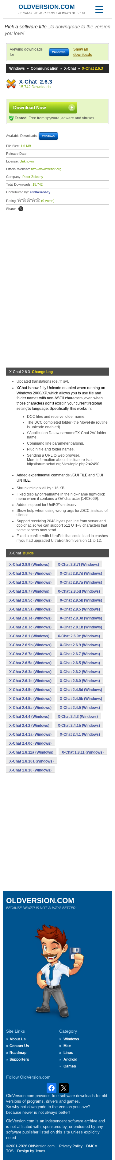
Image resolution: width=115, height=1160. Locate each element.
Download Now (29, 107)
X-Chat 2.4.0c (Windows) (30, 743)
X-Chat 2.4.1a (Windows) (30, 734)
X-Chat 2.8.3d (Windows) (81, 618)
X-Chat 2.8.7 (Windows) (29, 591)
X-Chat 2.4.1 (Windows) (80, 734)
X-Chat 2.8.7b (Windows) (30, 582)
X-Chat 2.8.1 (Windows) (29, 636)
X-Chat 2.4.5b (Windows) (81, 699)
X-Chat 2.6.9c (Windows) (79, 636)
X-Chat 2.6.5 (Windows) (80, 663)
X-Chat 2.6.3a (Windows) (30, 672)
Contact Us (19, 1046)
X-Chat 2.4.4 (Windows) (29, 716)
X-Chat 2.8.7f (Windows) (78, 564)
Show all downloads (82, 52)
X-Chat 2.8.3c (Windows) (30, 627)
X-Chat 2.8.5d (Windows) (79, 591)
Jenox (40, 1151)
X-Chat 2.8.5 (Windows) (80, 609)
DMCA (91, 1146)
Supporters (19, 1059)
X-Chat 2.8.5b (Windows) (81, 600)
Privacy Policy (70, 1146)
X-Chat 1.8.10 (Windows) (30, 770)
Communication (44, 68)
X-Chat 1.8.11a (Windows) (31, 752)
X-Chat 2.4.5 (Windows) (80, 707)
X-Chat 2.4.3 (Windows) (78, 716)
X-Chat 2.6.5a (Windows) (30, 663)
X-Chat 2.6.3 (35, 82)
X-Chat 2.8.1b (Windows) (81, 627)
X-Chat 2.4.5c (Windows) (30, 699)
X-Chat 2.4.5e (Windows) (30, 690)
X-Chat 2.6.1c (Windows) (30, 681)
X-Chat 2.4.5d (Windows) (81, 690)
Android (70, 1059)
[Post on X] (20, 208)
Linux (68, 1053)
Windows (17, 68)
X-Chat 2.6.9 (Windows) (80, 645)
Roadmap (18, 1053)
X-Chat (70, 68)
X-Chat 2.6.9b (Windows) (30, 645)
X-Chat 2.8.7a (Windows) (81, 582)
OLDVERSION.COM (46, 6)
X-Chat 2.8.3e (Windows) (30, 618)
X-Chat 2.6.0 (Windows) (80, 681)
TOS (9, 1151)
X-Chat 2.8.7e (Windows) (30, 573)
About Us (18, 1039)
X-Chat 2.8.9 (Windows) (29, 564)
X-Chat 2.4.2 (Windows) (29, 725)
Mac (67, 1046)
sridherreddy (40, 192)
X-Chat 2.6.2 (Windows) (80, 672)
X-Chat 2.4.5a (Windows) (30, 707)
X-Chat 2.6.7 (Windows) (80, 654)
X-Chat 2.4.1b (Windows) (79, 725)
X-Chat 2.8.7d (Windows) (81, 573)
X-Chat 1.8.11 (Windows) (83, 752)
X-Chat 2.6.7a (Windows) (30, 654)
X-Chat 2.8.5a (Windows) (30, 609)
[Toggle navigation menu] (99, 9)
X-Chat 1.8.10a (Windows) (31, 761)
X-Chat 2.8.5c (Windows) (30, 600)
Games (69, 1066)
